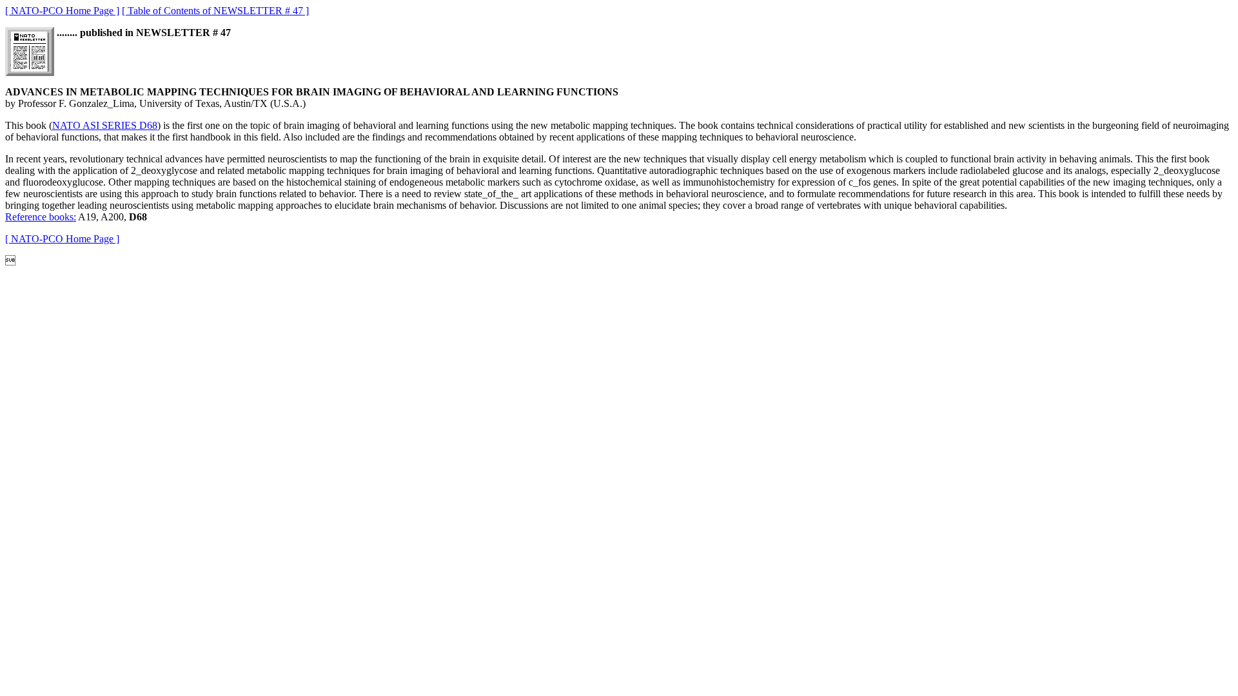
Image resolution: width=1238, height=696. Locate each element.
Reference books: (40, 216)
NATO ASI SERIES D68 (104, 125)
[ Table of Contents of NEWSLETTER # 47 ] (215, 10)
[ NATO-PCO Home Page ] (62, 10)
